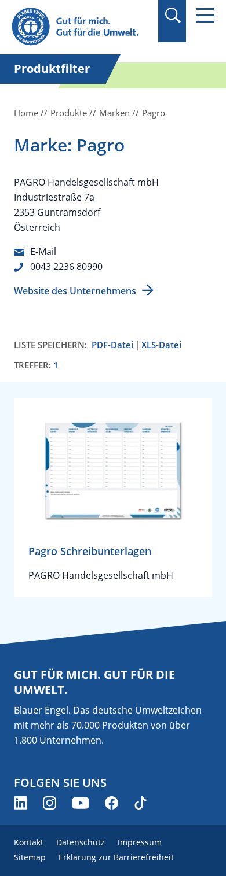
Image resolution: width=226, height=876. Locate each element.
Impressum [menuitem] (140, 842)
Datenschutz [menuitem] (80, 842)
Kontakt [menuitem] (28, 842)
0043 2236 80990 (66, 266)
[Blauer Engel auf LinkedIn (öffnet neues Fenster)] (20, 803)
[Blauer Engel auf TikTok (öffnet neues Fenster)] (140, 803)
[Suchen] (172, 15)
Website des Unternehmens (75, 290)
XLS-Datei (161, 345)
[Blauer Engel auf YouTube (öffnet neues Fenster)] (80, 803)
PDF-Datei (112, 345)
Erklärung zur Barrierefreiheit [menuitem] (116, 857)
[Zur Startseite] (81, 27)
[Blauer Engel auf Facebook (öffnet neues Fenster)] (111, 803)
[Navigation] (205, 15)
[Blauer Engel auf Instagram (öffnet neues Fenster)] (49, 803)
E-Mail (43, 251)
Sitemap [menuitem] (30, 857)
